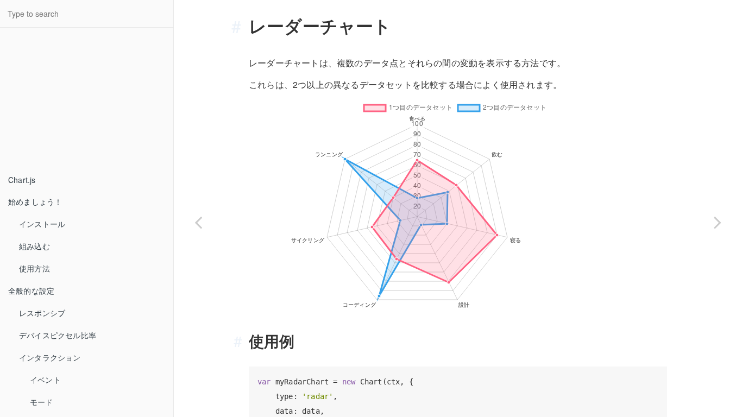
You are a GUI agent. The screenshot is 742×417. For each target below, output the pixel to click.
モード (41, 401)
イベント (45, 379)
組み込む (34, 246)
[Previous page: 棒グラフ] (198, 222)
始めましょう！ (35, 201)
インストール (42, 223)
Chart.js (22, 179)
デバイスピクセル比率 (57, 335)
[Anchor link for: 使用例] (242, 341)
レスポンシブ (42, 312)
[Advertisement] (81, 101)
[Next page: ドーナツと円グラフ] (717, 222)
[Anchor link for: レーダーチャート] (240, 25)
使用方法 (34, 268)
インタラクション (50, 357)
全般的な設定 (31, 290)
